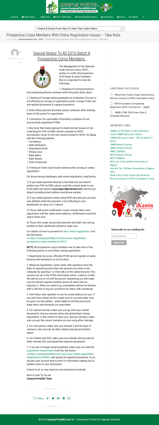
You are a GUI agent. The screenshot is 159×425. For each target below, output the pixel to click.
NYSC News (108, 17)
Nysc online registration (76, 231)
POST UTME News (63, 17)
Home (15, 17)
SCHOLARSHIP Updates (87, 17)
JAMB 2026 (45, 17)
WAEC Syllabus (117, 151)
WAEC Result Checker (121, 148)
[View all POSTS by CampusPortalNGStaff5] (15, 53)
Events (122, 17)
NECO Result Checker (121, 154)
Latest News (29, 17)
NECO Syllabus (117, 158)
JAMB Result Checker (121, 144)
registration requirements (40, 350)
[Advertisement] (132, 62)
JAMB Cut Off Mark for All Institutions (129, 131)
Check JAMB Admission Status (126, 134)
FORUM (134, 17)
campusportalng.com (27, 39)
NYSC (41, 39)
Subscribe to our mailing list (127, 229)
